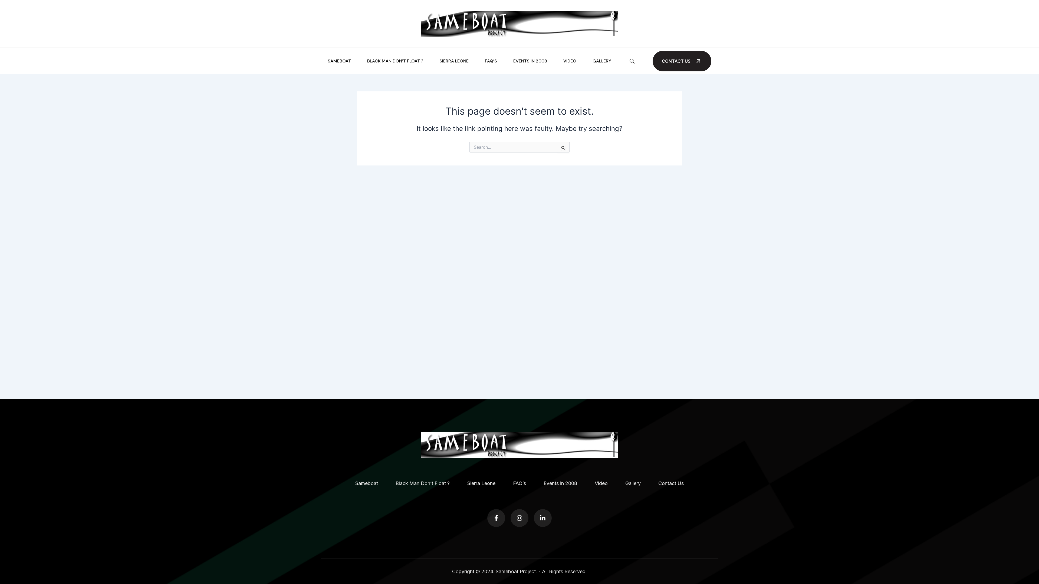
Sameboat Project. (516, 571)
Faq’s (491, 61)
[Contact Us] (698, 61)
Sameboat (339, 61)
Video (569, 61)
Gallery (602, 61)
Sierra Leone (454, 61)
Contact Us (676, 61)
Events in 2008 (530, 61)
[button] (631, 61)
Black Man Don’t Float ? (395, 61)
